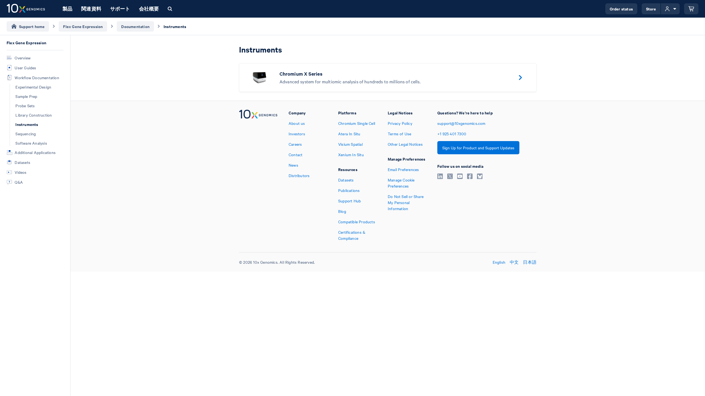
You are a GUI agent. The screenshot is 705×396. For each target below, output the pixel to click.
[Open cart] (691, 8)
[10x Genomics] (258, 175)
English (499, 262)
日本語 (529, 262)
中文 (514, 262)
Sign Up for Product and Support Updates (478, 147)
